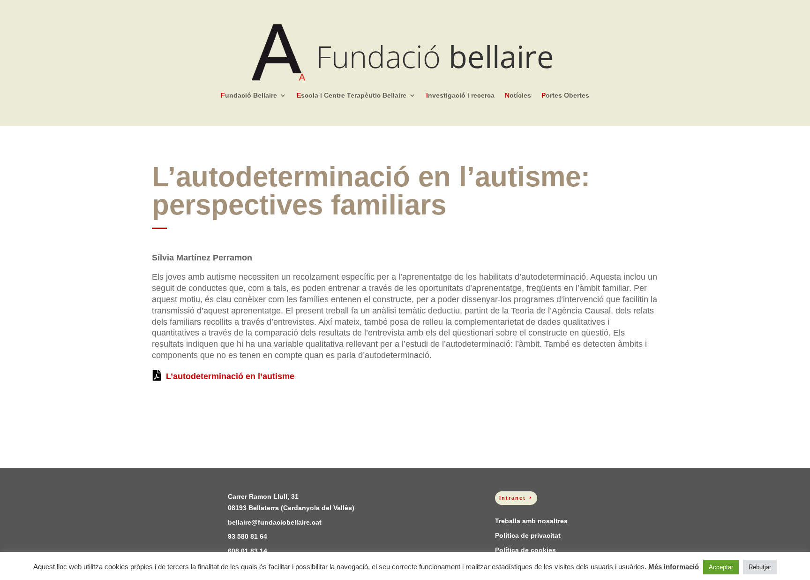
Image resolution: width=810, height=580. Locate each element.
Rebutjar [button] (760, 567)
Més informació (673, 567)
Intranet (512, 498)
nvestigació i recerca (460, 95)
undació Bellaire (249, 95)
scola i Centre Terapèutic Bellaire (351, 95)
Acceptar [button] (721, 567)
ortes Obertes (565, 95)
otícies (518, 95)
